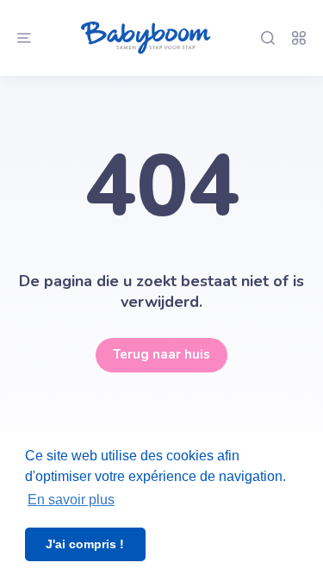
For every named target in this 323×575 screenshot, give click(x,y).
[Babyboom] (146, 38)
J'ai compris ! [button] (85, 544)
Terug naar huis (161, 354)
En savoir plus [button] (71, 499)
